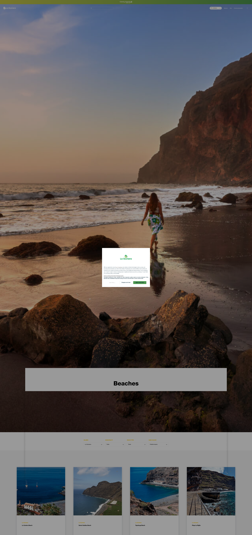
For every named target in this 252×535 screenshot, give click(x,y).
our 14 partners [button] (119, 267)
